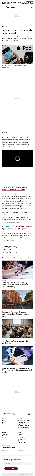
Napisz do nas (6, 424)
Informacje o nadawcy (23, 425)
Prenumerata (6, 435)
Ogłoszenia (5, 434)
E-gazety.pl (20, 434)
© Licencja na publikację (9, 246)
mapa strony (5, 450)
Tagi (29, 257)
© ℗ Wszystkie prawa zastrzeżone (11, 247)
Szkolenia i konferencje (8, 447)
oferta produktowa (7, 453)
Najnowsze (23, 257)
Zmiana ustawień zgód (24, 422)
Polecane (15, 257)
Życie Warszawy (22, 442)
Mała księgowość (22, 437)
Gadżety (4, 26)
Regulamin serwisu (23, 424)
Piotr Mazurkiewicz (7, 133)
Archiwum (5, 437)
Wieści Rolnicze (22, 441)
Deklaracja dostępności (24, 427)
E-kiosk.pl (20, 432)
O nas (3, 420)
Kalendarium (21, 450)
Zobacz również (6, 257)
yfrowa (13, 7)
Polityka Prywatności (23, 420)
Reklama (4, 432)
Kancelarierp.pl (21, 439)
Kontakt (4, 422)
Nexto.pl (20, 435)
